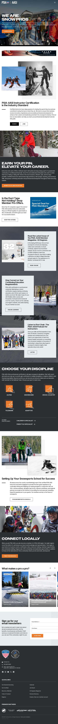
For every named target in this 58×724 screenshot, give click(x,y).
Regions (4, 697)
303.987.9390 (7, 664)
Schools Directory (34, 694)
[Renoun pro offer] (43, 208)
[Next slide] (55, 568)
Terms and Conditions (25, 717)
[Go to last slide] (50, 568)
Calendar (32, 685)
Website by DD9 (5, 718)
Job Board (32, 688)
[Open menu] (54, 2)
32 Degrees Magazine (35, 691)
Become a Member (7, 691)
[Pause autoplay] (2, 44)
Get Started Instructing (7, 685)
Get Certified (5, 688)
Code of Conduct (6, 694)
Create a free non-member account (39, 697)
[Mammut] (5, 711)
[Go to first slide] (55, 43)
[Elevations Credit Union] (22, 710)
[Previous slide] (51, 43)
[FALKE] (29, 53)
